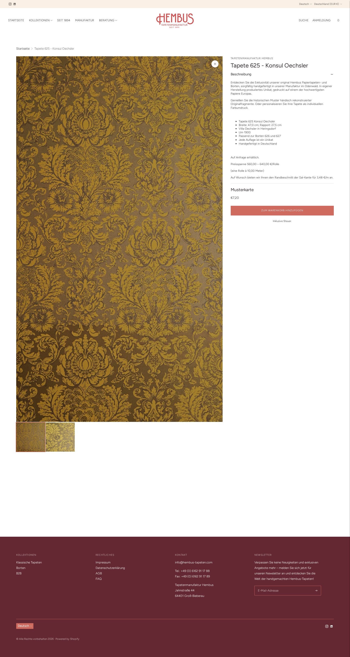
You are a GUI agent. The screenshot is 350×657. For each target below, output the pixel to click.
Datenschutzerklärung (110, 568)
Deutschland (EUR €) (326, 3)
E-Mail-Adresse (267, 586)
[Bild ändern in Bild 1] (30, 437)
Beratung (106, 20)
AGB (99, 573)
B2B (18, 573)
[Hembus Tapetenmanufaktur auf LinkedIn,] (14, 4)
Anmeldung (322, 20)
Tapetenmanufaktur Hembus (252, 58)
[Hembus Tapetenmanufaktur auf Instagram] (10, 4)
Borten (20, 568)
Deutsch (304, 3)
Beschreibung (241, 74)
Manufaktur (84, 20)
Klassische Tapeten (29, 562)
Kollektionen (39, 20)
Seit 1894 (63, 20)
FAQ (99, 579)
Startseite (16, 20)
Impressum (103, 562)
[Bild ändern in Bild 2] (60, 437)
